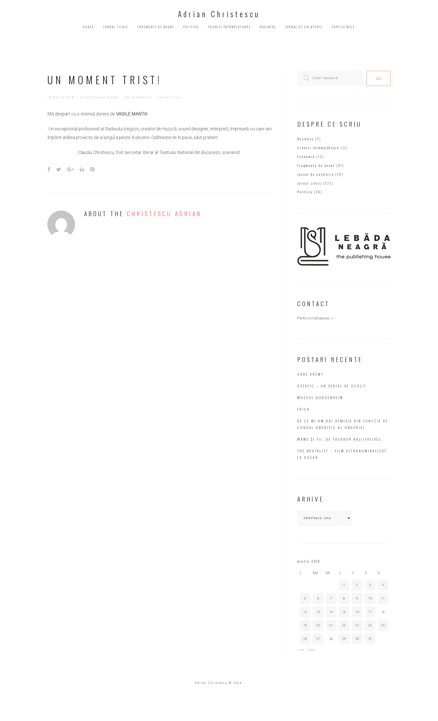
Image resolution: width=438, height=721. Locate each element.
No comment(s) (138, 97)
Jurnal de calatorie (303, 27)
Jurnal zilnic (115, 27)
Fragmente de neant (155, 27)
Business (268, 27)
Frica (303, 409)
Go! (378, 78)
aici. (333, 318)
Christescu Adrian (102, 97)
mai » (311, 650)
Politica (191, 27)
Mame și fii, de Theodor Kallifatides (339, 439)
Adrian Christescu (219, 14)
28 (331, 639)
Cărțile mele (343, 27)
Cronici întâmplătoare (229, 27)
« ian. (301, 650)
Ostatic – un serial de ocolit (332, 385)
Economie (306, 156)
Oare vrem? (310, 374)
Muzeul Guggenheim (320, 397)
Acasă (88, 27)
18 (383, 612)
